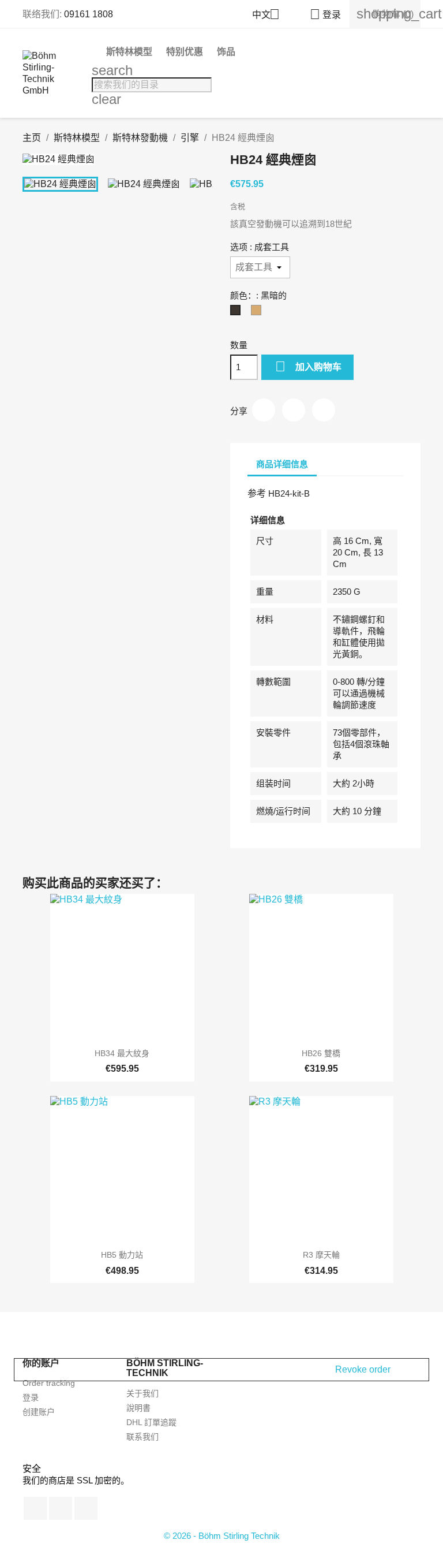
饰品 (226, 52)
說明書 (138, 1407)
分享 (263, 410)
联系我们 (142, 1436)
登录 (30, 1397)
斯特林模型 (129, 52)
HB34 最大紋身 (122, 1053)
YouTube (60, 1508)
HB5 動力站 (122, 1254)
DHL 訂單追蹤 (151, 1422)
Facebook (35, 1508)
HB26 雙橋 (321, 1053)
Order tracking (48, 1383)
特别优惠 (184, 52)
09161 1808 (88, 14)
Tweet (293, 410)
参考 (256, 493)
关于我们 (142, 1393)
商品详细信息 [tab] (282, 464)
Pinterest (323, 410)
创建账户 (38, 1411)
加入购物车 (308, 366)
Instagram (85, 1508)
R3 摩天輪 (321, 1254)
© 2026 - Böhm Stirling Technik (222, 1536)
